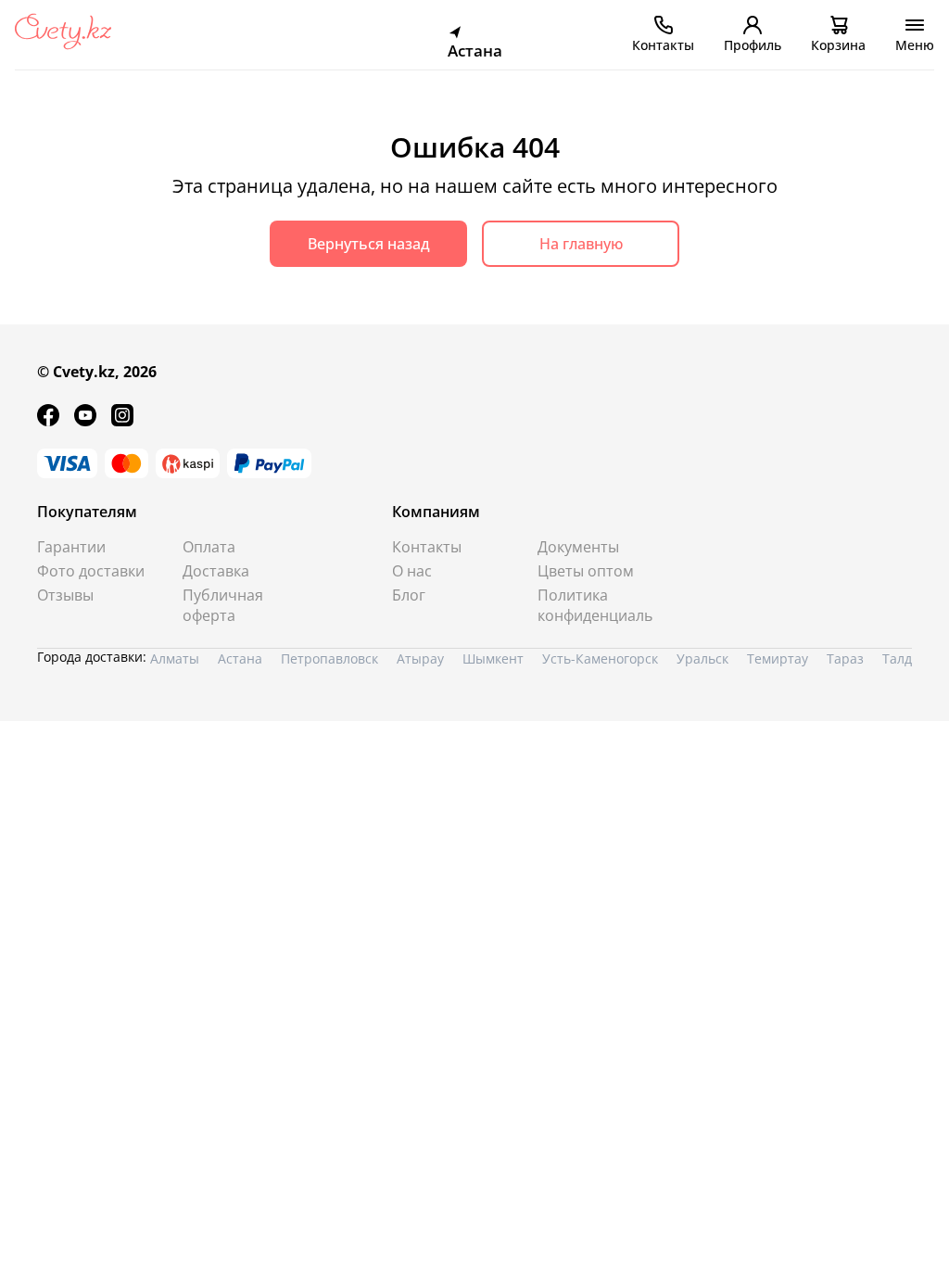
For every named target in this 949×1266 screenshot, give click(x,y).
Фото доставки (91, 571)
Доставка (216, 571)
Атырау (420, 658)
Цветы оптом (586, 571)
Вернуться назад (369, 244)
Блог (408, 595)
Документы (578, 547)
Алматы (174, 658)
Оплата (209, 547)
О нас (412, 571)
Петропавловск (329, 658)
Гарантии (71, 547)
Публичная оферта (223, 605)
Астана (240, 658)
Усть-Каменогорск (600, 658)
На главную (581, 244)
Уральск (702, 658)
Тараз (845, 658)
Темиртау (777, 658)
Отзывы (65, 595)
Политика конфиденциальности (595, 605)
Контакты (427, 547)
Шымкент (493, 658)
